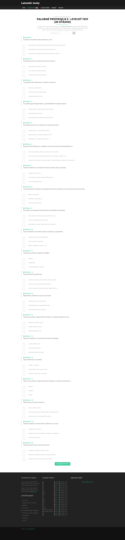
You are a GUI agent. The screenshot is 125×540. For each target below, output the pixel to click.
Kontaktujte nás (32, 491)
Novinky (54, 7)
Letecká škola (25, 515)
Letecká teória (45, 7)
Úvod (23, 7)
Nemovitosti (25, 508)
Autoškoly (24, 505)
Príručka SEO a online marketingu (30, 513)
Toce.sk (24, 520)
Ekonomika (25, 500)
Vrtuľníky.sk (25, 518)
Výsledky (60, 7)
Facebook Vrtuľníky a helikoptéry (30, 510)
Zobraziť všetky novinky (87, 482)
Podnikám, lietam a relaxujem (29, 502)
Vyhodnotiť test (62, 464)
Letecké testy (33, 7)
